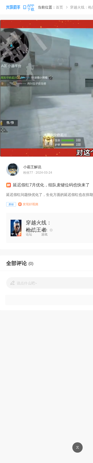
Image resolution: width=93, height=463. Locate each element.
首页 (59, 7)
